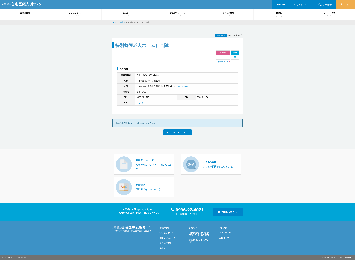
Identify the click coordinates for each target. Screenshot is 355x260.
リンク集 (223, 227)
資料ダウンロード (177, 14)
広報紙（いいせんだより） (199, 241)
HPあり (140, 102)
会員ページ (224, 238)
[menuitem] (281, 4)
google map (183, 86)
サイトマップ (302, 4)
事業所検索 (25, 14)
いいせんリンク (76, 14)
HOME (282, 4)
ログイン (346, 4)
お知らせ (126, 14)
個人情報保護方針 (328, 257)
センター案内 (330, 14)
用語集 (279, 14)
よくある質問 (228, 14)
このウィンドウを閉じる (178, 132)
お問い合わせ (326, 4)
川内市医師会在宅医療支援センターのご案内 (199, 233)
